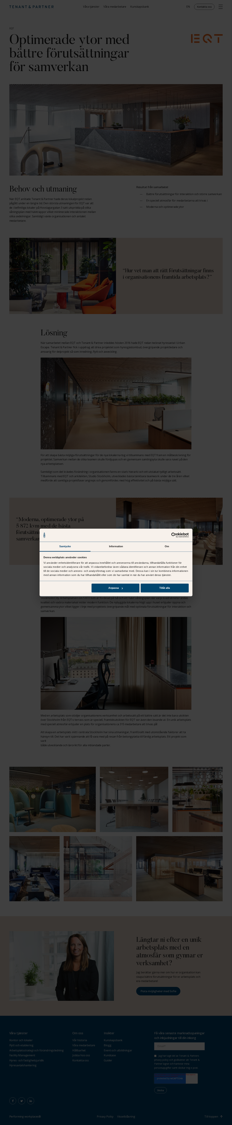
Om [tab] (167, 546)
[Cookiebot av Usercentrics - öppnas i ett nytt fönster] (174, 535)
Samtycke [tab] (65, 546)
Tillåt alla (164, 588)
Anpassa (113, 588)
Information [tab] (116, 546)
